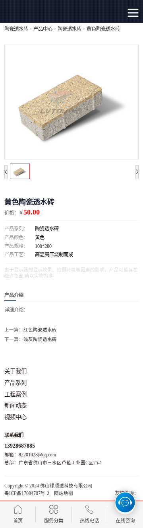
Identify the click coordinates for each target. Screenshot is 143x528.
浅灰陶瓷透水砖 (40, 339)
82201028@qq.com (37, 454)
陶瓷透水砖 (16, 29)
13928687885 (19, 445)
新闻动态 (15, 405)
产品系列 (15, 383)
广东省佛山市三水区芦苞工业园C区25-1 (60, 462)
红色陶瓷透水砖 (40, 329)
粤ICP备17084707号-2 (26, 493)
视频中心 (15, 417)
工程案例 (15, 394)
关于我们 (15, 371)
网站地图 (63, 493)
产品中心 (42, 29)
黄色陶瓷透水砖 (103, 29)
